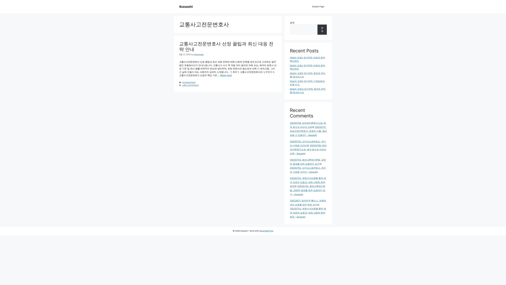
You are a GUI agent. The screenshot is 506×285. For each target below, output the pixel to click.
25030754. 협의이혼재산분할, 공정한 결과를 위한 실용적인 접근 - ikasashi (307, 190)
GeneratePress (266, 231)
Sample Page (318, 6)
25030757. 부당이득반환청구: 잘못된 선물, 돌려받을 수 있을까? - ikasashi (308, 131)
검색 (292, 22)
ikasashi (186, 7)
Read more (226, 75)
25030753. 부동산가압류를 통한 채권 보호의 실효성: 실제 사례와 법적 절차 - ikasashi (308, 212)
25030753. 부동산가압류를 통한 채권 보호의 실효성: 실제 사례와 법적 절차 (308, 182)
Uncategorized (188, 82)
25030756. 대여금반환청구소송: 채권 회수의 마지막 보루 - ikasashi (308, 149)
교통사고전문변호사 (190, 85)
